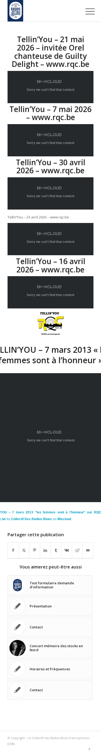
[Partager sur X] (24, 550)
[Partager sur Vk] (66, 550)
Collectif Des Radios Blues (31, 519)
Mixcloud (64, 519)
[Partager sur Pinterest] (34, 550)
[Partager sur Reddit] (77, 550)
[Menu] (86, 11)
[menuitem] (86, 11)
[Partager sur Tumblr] (56, 550)
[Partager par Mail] (88, 550)
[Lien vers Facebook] (89, 749)
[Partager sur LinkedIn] (45, 550)
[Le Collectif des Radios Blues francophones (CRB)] (42, 10)
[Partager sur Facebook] (13, 550)
